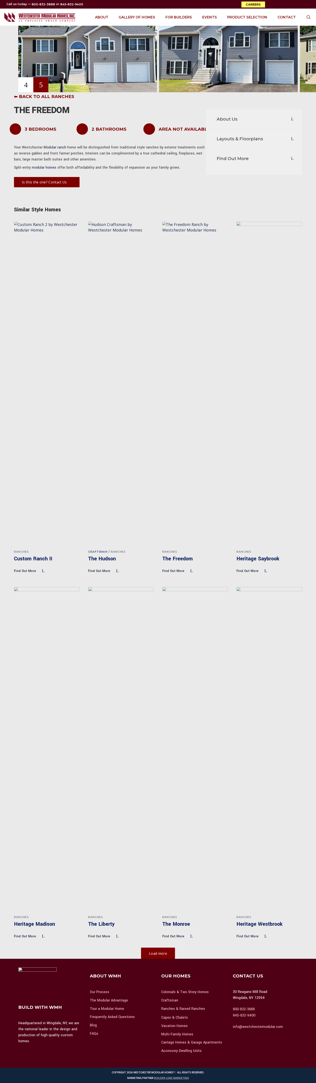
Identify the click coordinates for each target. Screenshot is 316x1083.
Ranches (21, 551)
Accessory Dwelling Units (181, 1050)
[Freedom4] (228, 46)
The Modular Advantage (109, 1000)
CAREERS (253, 4)
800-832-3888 (43, 4)
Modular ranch (55, 147)
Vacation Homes (174, 1025)
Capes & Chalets (174, 1017)
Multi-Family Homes (177, 1034)
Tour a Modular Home (107, 1008)
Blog (93, 1025)
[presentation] (25, 84)
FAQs (94, 1033)
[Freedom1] (87, 46)
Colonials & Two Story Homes (185, 991)
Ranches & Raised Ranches (183, 1008)
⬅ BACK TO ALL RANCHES (44, 96)
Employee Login (247, 1038)
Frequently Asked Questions (112, 1016)
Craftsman (97, 551)
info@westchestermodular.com (258, 1026)
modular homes (44, 167)
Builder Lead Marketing (171, 1078)
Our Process (99, 991)
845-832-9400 (71, 4)
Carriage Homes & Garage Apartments (191, 1042)
